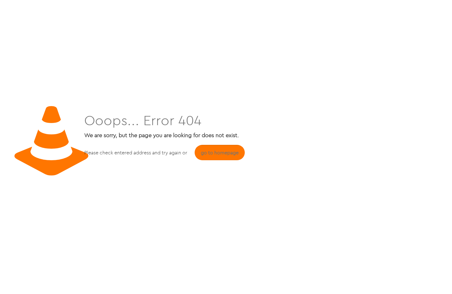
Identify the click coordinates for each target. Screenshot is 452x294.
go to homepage (220, 152)
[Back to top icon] (422, 281)
